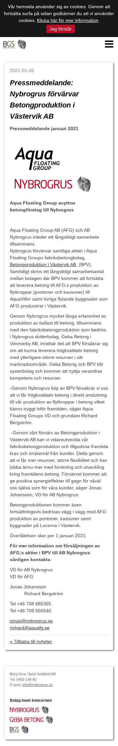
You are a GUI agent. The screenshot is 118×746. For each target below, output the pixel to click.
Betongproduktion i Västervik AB (43, 264)
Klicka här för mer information (67, 20)
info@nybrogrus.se (37, 685)
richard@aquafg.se (29, 627)
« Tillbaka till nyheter (31, 641)
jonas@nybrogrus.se (31, 620)
